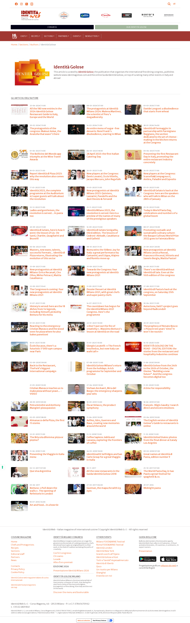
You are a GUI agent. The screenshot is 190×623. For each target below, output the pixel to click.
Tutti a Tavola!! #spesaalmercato (112, 560)
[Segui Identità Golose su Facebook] (16, 4)
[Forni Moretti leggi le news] (126, 15)
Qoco (98, 566)
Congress (52, 27)
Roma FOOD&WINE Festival (109, 544)
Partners (62, 36)
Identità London (104, 548)
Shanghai (101, 572)
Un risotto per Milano (107, 569)
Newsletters (91, 36)
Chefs (23, 36)
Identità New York (105, 551)
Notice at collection (84, 620)
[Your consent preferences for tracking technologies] (2, 467)
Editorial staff (17, 554)
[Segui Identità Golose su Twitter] (26, 4)
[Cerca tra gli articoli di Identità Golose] (170, 4)
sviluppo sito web (168, 565)
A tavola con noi (104, 575)
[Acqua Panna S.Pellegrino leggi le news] (63, 15)
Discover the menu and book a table (71, 592)
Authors (34, 44)
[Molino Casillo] (105, 15)
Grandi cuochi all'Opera (107, 554)
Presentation (145, 551)
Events (76, 36)
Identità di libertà (104, 563)
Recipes (35, 36)
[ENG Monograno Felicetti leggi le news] (168, 15)
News (14, 560)
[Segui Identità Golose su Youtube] (32, 4)
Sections (48, 36)
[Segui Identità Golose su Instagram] (21, 4)
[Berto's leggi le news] (147, 15)
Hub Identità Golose (136, 27)
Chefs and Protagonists (22, 544)
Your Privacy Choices (99, 620)
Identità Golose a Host (107, 557)
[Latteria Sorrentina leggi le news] (84, 15)
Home (14, 44)
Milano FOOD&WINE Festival (110, 541)
